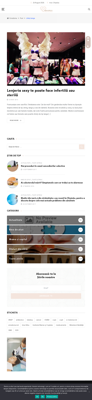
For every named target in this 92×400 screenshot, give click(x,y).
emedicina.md (13, 325)
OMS (10, 330)
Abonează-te (46, 296)
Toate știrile (37, 163)
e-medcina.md (71, 320)
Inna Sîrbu (25, 325)
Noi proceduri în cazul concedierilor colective (43, 166)
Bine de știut (26, 179)
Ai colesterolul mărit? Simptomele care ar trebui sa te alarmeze (52, 183)
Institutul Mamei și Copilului (43, 325)
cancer (38, 320)
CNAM (47, 320)
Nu (43, 397)
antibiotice (20, 320)
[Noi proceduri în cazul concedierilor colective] (12, 166)
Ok (37, 397)
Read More (14, 120)
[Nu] (89, 392)
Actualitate (26, 163)
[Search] (89, 9)
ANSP (10, 320)
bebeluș (30, 320)
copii (54, 320)
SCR (16, 330)
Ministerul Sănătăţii (76, 325)
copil (61, 320)
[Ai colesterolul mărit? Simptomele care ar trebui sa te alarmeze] (12, 182)
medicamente (61, 325)
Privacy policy (52, 397)
